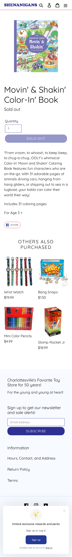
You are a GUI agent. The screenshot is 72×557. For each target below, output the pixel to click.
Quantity (11, 121)
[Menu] (65, 5)
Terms (12, 480)
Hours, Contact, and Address (31, 458)
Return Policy (18, 469)
